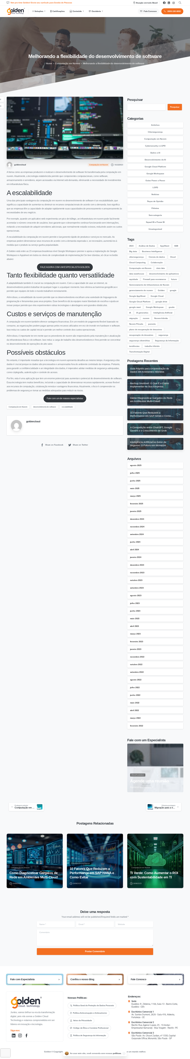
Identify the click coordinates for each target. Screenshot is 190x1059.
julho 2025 (135, 473)
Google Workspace (155, 173)
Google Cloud (157, 296)
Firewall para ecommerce (154, 279)
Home (49, 63)
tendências (134, 346)
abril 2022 (134, 710)
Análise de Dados (147, 246)
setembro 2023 (137, 588)
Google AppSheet (137, 296)
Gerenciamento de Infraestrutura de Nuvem (149, 285)
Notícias (155, 194)
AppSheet (164, 246)
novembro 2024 (137, 527)
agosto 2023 (135, 595)
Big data (133, 251)
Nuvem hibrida (161, 318)
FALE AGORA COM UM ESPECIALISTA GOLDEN (64, 267)
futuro (174, 279)
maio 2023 (135, 618)
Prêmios (155, 208)
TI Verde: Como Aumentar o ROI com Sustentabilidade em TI (154, 875)
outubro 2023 (136, 580)
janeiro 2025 (135, 511)
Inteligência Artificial (162, 313)
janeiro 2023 (135, 649)
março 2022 (135, 718)
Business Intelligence (152, 251)
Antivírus (155, 125)
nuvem (146, 318)
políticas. (117, 1053)
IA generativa (142, 313)
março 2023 (135, 634)
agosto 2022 (135, 680)
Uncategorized (155, 229)
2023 (131, 246)
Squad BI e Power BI (155, 222)
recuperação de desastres (141, 335)
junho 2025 (135, 481)
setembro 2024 (137, 534)
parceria (152, 324)
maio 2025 (135, 488)
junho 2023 (135, 611)
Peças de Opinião (155, 201)
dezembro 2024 (137, 519)
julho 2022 (135, 687)
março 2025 (135, 496)
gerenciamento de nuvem (141, 290)
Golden (161, 290)
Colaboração (157, 262)
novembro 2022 (137, 657)
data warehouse (136, 274)
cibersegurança (136, 257)
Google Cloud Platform (155, 167)
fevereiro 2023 (136, 641)
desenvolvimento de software (44, 407)
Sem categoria (155, 215)
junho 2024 (135, 542)
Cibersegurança (155, 132)
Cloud (173, 257)
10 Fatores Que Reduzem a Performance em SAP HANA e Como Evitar (92, 873)
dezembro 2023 (137, 565)
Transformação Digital (139, 352)
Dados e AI (155, 153)
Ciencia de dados (157, 257)
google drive (161, 302)
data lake (160, 268)
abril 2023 (134, 626)
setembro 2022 (137, 672)
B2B (176, 246)
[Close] (124, 1053)
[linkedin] (168, 3)
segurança (163, 335)
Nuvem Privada (136, 324)
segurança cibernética (139, 340)
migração (133, 318)
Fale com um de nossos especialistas (65, 398)
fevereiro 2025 (136, 504)
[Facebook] (164, 3)
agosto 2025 (135, 465)
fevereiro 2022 (136, 726)
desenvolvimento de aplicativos (164, 274)
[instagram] (173, 3)
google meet (135, 307)
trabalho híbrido (152, 346)
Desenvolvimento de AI (155, 160)
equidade (133, 279)
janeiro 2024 (135, 557)
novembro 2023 (137, 572)
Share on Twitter (80, 445)
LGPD (155, 187)
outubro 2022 (136, 664)
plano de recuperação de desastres (145, 329)
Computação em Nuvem (67, 63)
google (173, 290)
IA (130, 313)
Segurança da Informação (167, 340)
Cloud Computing (137, 262)
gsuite (172, 307)
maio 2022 (135, 703)
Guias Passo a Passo (155, 180)
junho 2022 (135, 695)
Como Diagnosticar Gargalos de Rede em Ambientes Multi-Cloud (33, 875)
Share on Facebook (54, 445)
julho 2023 (135, 603)
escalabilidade (67, 407)
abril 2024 (134, 549)
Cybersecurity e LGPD (155, 146)
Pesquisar (135, 100)
